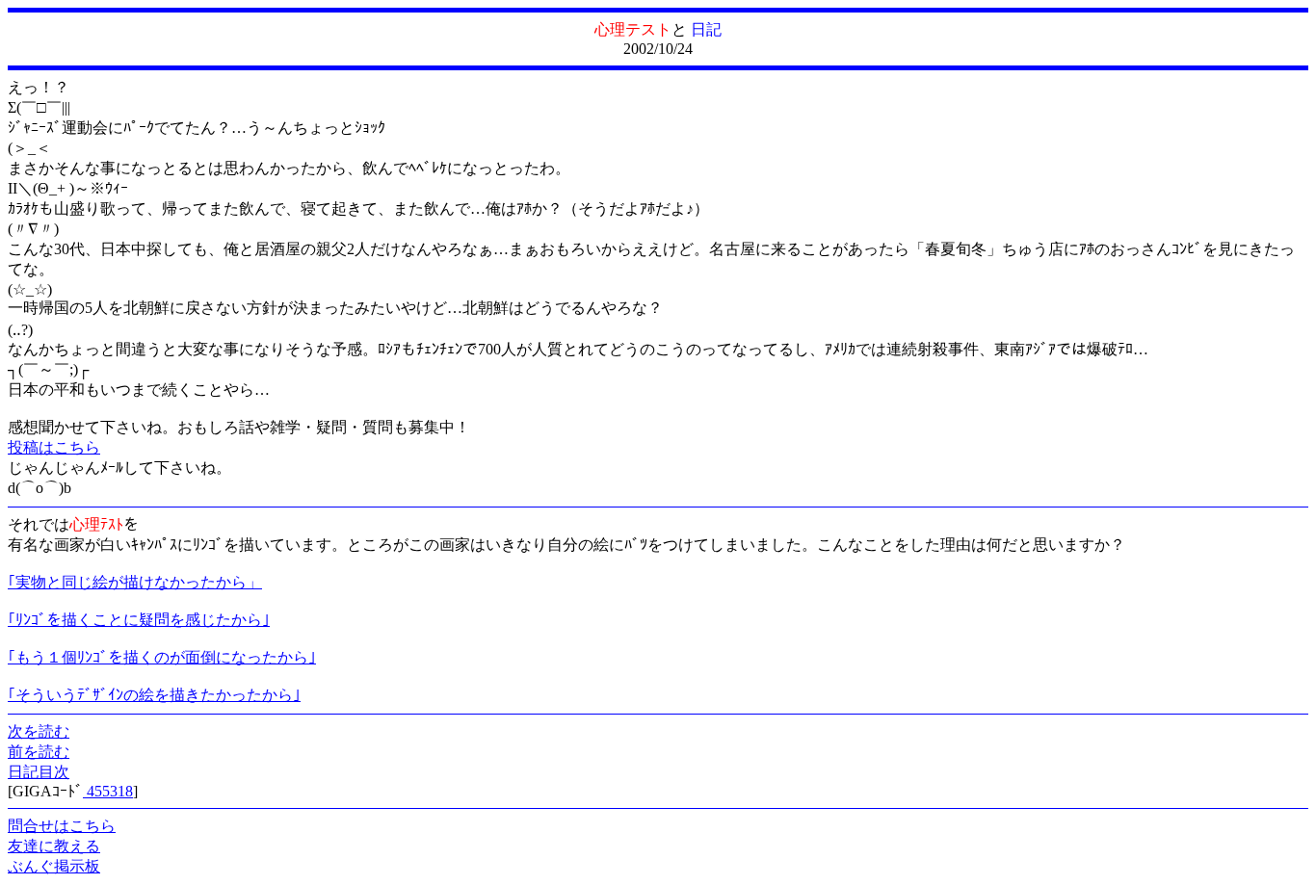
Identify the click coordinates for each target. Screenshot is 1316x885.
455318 (108, 791)
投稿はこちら (54, 447)
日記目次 (38, 772)
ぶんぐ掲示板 (54, 866)
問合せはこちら (62, 826)
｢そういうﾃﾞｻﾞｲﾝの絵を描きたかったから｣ (154, 695)
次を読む (38, 731)
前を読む (38, 751)
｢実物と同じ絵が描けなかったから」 (135, 582)
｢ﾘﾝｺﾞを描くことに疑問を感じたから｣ (139, 620)
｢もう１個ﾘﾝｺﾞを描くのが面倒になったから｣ (162, 657)
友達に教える (54, 846)
